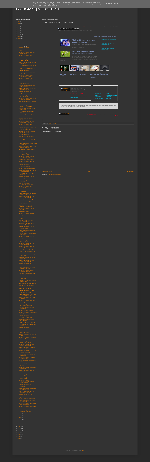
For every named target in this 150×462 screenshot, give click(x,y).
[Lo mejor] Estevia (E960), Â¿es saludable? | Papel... (26, 221)
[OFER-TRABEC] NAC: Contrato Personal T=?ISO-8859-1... (26, 316)
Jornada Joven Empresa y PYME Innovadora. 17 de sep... (26, 392)
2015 (19, 38)
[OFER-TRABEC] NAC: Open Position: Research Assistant (28, 147)
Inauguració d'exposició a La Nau (26, 199)
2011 (19, 432)
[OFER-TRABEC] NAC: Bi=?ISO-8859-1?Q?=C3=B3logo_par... (28, 128)
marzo (20, 420)
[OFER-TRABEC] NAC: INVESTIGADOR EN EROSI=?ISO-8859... (27, 49)
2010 (19, 434)
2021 (19, 28)
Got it (116, 4)
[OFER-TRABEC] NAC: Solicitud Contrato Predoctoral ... (26, 157)
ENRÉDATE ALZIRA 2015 (25, 289)
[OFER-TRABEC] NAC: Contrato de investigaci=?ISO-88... (27, 53)
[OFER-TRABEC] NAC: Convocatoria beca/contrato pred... (27, 389)
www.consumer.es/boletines (78, 106)
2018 (19, 32)
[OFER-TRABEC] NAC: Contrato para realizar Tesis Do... (27, 377)
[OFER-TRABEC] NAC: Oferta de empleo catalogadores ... (26, 92)
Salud (107, 93)
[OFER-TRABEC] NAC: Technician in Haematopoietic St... (27, 89)
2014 (19, 426)
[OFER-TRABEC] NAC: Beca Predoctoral (25, 180)
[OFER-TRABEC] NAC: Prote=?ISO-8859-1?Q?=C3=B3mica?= (27, 301)
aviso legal (115, 115)
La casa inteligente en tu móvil (84, 73)
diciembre (21, 40)
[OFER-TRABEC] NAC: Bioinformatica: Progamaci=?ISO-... (28, 144)
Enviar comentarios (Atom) (55, 174)
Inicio (89, 171)
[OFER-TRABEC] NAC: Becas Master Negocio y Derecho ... (27, 404)
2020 (19, 30)
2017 (19, 34)
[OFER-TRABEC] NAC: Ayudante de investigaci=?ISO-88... (27, 231)
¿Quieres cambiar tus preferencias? (66, 31)
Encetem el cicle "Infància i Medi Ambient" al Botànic (26, 115)
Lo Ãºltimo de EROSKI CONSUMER (27, 68)
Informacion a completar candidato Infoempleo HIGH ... (27, 82)
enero (20, 424)
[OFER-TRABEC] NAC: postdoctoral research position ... (27, 177)
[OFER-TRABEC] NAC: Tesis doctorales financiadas (25, 187)
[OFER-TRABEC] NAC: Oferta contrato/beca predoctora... (25, 125)
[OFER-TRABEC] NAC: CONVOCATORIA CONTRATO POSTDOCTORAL (26, 382)
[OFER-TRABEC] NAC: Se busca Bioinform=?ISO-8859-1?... (26, 122)
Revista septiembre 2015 (76, 93)
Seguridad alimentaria (111, 95)
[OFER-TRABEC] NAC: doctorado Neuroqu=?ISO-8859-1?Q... (26, 304)
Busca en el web (87, 26)
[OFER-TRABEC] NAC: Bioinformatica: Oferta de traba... (28, 313)
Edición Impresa (74, 97)
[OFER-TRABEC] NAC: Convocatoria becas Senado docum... (27, 99)
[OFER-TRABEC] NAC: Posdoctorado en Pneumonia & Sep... (27, 351)
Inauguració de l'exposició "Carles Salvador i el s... (27, 258)
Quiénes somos (79, 26)
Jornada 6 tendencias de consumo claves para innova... (27, 331)
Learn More (109, 4)
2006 (19, 438)
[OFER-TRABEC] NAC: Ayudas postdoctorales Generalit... (26, 76)
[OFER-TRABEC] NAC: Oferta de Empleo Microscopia (26, 244)
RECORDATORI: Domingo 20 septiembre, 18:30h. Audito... (26, 206)
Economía (108, 96)
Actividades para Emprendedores (26, 159)
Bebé (96, 95)
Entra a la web (72, 26)
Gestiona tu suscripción (63, 26)
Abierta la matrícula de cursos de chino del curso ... (26, 320)
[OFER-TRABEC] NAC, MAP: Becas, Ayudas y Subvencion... (27, 194)
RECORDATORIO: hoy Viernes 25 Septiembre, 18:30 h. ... (27, 132)
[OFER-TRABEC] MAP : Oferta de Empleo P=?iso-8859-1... (26, 105)
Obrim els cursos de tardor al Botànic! (27, 283)
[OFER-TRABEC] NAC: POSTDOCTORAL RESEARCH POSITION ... (27, 72)
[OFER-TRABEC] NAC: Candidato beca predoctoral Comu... (27, 237)
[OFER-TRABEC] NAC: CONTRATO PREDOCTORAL (27, 59)
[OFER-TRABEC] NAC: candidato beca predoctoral (26, 214)
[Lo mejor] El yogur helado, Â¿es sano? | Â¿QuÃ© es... (26, 374)
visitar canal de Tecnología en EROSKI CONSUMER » (104, 36)
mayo (20, 415)
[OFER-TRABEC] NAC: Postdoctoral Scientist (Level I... (27, 227)
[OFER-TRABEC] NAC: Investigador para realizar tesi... (27, 358)
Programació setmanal (24, 134)
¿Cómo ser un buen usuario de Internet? (104, 74)
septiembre (21, 46)
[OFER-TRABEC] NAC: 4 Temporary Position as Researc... (27, 338)
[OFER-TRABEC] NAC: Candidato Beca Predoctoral (27, 240)
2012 (19, 430)
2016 (19, 36)
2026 (19, 22)
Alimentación (98, 93)
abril (20, 418)
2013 (19, 428)
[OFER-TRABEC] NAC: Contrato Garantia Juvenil (26, 95)
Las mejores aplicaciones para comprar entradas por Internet (94, 75)
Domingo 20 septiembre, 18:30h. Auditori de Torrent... (26, 224)
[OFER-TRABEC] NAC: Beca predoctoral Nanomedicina (25, 56)
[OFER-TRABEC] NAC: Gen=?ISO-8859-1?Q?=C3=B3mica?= (27, 291)
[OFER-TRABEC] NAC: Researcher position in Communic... (27, 268)
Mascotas (108, 98)
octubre (21, 44)
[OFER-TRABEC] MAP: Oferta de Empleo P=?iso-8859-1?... (26, 197)
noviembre (21, 42)
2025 (19, 24)
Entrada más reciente (47, 171)
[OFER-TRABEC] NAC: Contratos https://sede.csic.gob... (26, 247)
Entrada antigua (130, 171)
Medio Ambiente (99, 98)
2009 (19, 436)
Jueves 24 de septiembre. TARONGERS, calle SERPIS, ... (27, 184)
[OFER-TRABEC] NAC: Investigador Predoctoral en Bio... (27, 153)
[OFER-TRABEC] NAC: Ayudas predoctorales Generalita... (26, 79)
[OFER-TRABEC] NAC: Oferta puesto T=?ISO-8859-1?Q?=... (27, 171)
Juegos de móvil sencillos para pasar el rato (74, 74)
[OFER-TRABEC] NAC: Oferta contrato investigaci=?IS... (28, 264)
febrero (20, 422)
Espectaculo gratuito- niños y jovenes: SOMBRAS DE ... (27, 281)
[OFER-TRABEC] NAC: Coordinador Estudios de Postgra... (27, 407)
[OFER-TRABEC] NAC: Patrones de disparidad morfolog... (27, 401)
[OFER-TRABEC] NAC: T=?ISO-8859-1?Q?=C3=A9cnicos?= (27, 295)
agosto (20, 413)
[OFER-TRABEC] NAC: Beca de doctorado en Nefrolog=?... (26, 165)
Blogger (83, 450)
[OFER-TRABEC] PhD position (26, 310)
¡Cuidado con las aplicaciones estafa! (64, 74)
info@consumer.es (91, 114)
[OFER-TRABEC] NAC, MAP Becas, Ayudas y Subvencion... (27, 341)
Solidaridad (98, 96)
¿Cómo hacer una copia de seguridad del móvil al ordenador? (107, 45)
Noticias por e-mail (37, 8)
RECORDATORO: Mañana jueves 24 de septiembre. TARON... (27, 150)
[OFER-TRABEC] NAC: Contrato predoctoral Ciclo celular (26, 410)
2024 (19, 26)
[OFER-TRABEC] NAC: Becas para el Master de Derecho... (27, 368)
